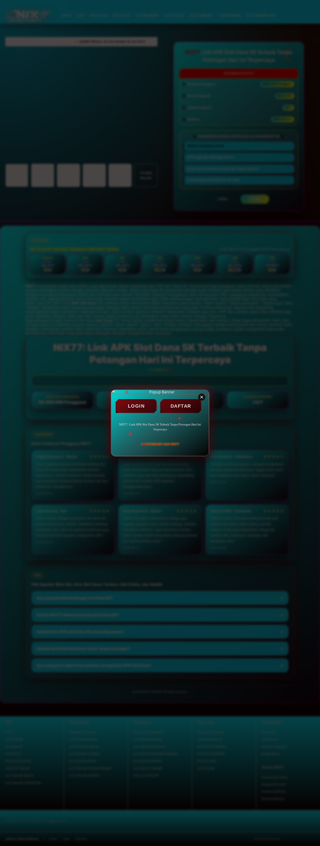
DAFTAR (181, 406)
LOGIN (136, 406)
